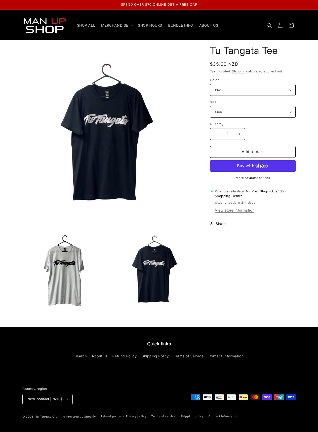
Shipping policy (192, 416)
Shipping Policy (155, 356)
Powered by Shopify (81, 416)
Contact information (223, 416)
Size (213, 102)
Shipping (238, 71)
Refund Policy (124, 356)
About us (100, 356)
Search (81, 356)
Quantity (216, 124)
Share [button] (221, 223)
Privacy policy (136, 416)
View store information (234, 210)
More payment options (253, 178)
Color (214, 80)
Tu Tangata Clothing (50, 416)
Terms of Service (189, 356)
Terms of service (163, 416)
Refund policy (111, 416)
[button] (116, 25)
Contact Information (225, 356)
